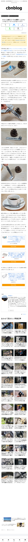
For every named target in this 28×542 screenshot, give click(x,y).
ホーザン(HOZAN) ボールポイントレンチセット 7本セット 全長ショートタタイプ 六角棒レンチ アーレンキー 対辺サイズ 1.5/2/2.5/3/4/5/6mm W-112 (16, 239)
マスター (10, 295)
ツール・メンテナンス (14, 15)
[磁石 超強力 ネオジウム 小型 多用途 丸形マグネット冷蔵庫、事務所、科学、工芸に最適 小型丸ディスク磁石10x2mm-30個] (4, 255)
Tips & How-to (5, 15)
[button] (18, 28)
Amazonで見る (13, 246)
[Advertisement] (14, 500)
